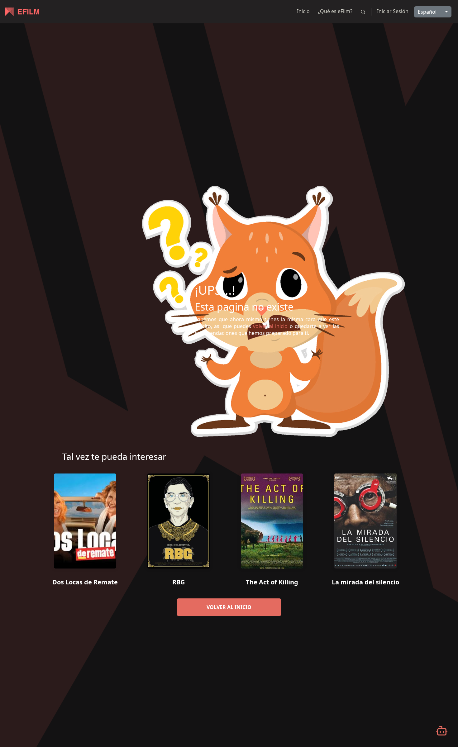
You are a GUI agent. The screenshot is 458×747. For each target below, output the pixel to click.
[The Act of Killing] (271, 518)
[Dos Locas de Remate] (85, 518)
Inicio (303, 11)
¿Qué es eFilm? (335, 11)
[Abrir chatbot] (442, 731)
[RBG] (178, 518)
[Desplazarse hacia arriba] (441, 23)
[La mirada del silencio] (365, 518)
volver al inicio (229, 607)
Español (427, 11)
